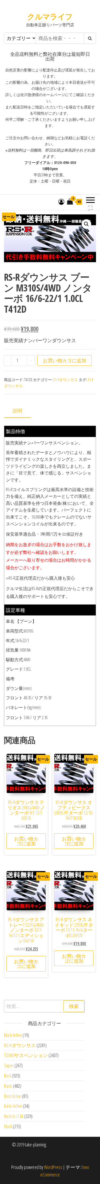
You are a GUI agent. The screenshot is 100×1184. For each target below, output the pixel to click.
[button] (86, 224)
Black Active (13, 1035)
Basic (8, 1086)
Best (7, 1075)
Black (8, 1126)
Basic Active (13, 1106)
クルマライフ (50, 16)
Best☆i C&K (13, 1116)
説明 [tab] (17, 410)
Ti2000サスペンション (26, 1055)
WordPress (53, 1167)
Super (9, 1065)
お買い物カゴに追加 (64, 360)
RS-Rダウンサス (65, 379)
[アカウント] (61, 202)
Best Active (12, 1096)
